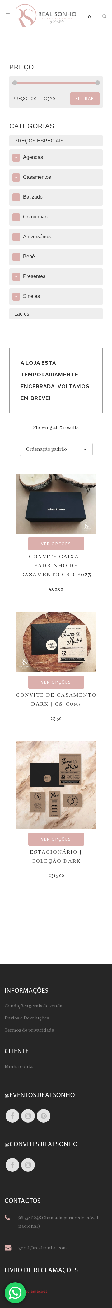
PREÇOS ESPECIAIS (39, 140)
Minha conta (19, 1066)
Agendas (33, 157)
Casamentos (37, 177)
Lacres (21, 314)
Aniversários (37, 236)
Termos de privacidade (29, 1030)
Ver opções (56, 543)
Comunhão (35, 216)
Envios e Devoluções (27, 1018)
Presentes (34, 276)
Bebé (29, 256)
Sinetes (31, 296)
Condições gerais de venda (34, 1006)
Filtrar (85, 98)
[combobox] (56, 449)
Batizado (33, 197)
